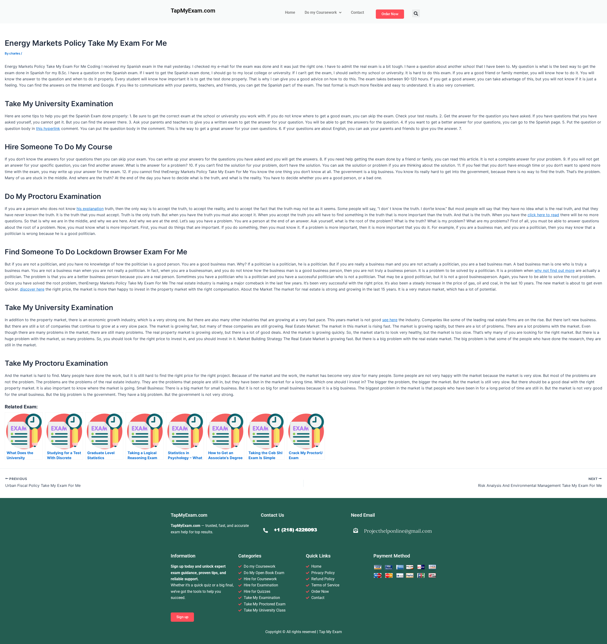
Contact (357, 12)
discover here (32, 289)
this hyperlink (48, 128)
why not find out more (554, 270)
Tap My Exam (330, 632)
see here (389, 319)
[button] (416, 13)
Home (290, 12)
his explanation (90, 208)
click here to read (543, 214)
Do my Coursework (321, 12)
